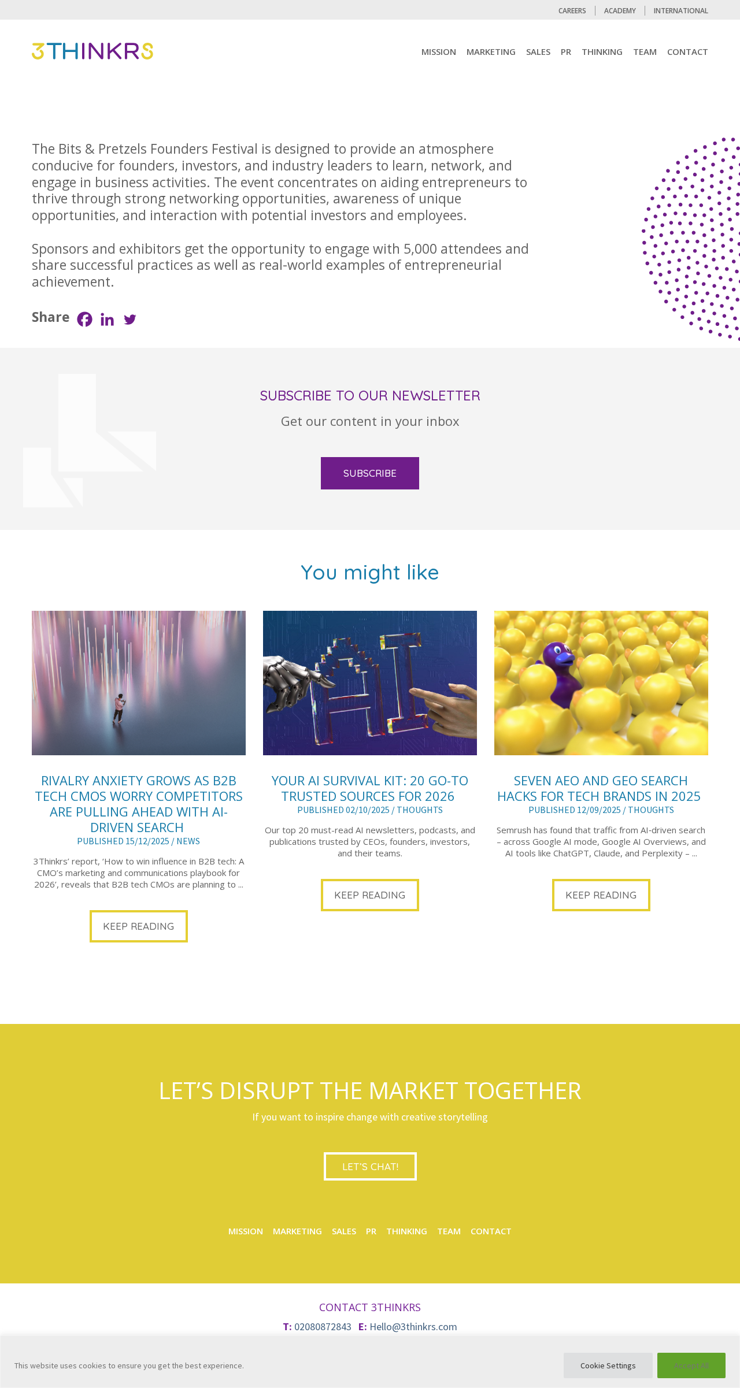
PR (566, 51)
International (681, 11)
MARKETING (491, 51)
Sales (538, 51)
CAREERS (572, 11)
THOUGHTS (420, 809)
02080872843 (323, 1326)
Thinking (602, 51)
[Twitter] (130, 319)
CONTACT (687, 51)
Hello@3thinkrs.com (413, 1326)
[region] (370, 1361)
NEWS (188, 841)
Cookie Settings (608, 1365)
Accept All (691, 1365)
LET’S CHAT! (370, 1166)
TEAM (645, 51)
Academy (620, 11)
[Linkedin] (107, 319)
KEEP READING (138, 926)
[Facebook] (85, 319)
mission (438, 51)
